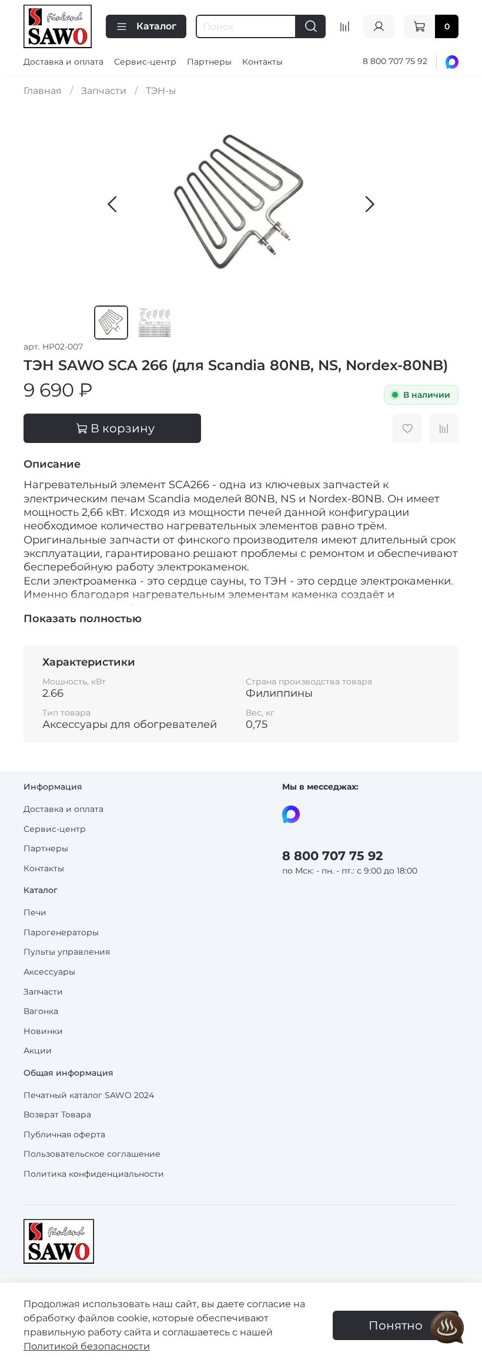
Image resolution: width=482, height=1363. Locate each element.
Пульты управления (67, 951)
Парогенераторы (61, 932)
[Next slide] (369, 204)
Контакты (262, 61)
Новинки (43, 1031)
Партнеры (209, 61)
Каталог (156, 26)
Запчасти (103, 90)
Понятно (396, 1325)
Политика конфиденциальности (94, 1174)
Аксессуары (49, 971)
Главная (43, 90)
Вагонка (41, 1011)
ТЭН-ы (161, 90)
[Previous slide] (113, 204)
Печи (35, 912)
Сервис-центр (145, 61)
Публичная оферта (64, 1134)
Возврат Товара (57, 1114)
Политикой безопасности (87, 1346)
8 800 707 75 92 (395, 61)
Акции (38, 1050)
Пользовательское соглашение (92, 1154)
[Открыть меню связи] (447, 1328)
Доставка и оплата (63, 61)
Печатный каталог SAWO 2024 (89, 1095)
